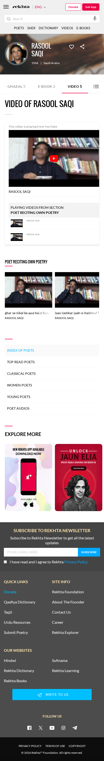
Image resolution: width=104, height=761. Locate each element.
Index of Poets (20, 350)
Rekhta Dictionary (19, 671)
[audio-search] (95, 18)
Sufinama (59, 660)
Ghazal (16, 86)
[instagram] (63, 728)
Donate (73, 7)
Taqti (8, 612)
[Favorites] (71, 46)
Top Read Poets (21, 362)
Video (75, 86)
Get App (90, 7)
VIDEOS (67, 28)
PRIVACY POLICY (30, 746)
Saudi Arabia (51, 63)
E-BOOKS (83, 28)
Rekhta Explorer (65, 632)
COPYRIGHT (77, 746)
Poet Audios (18, 408)
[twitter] (41, 728)
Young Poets (18, 397)
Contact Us (61, 612)
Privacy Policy (76, 561)
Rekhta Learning (65, 671)
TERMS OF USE (55, 746)
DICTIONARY (48, 28)
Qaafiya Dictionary (19, 602)
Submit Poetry (16, 632)
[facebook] (29, 728)
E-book (46, 86)
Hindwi (10, 660)
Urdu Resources (17, 622)
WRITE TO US (56, 694)
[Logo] (21, 7)
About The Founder (68, 602)
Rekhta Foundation (68, 592)
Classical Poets (21, 373)
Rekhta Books (15, 681)
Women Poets (19, 385)
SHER (31, 28)
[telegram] (75, 728)
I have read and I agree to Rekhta (49, 561)
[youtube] (52, 728)
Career (57, 622)
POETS (19, 28)
